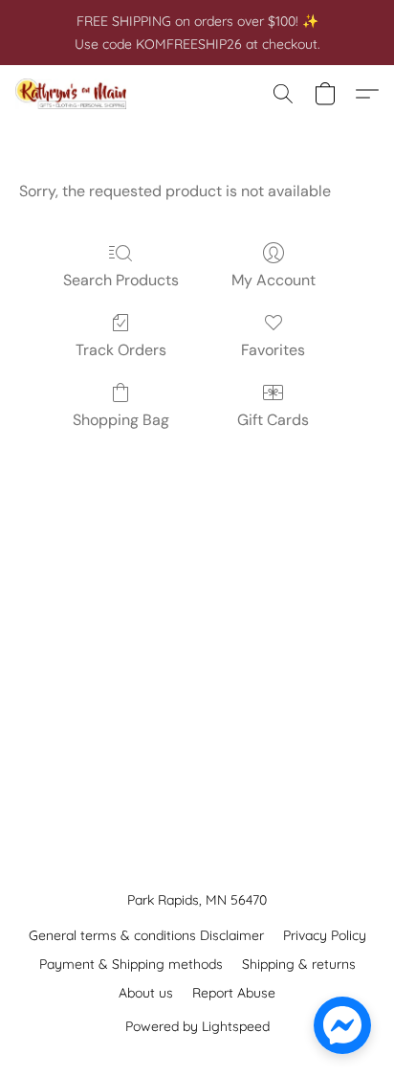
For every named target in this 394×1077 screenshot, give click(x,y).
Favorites (273, 350)
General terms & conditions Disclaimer (146, 935)
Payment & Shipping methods (131, 964)
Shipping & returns (299, 964)
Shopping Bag (121, 420)
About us (146, 992)
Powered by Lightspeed (197, 1026)
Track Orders (121, 350)
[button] (74, 94)
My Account (273, 280)
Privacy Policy (324, 935)
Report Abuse (233, 992)
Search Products (121, 280)
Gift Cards (273, 420)
